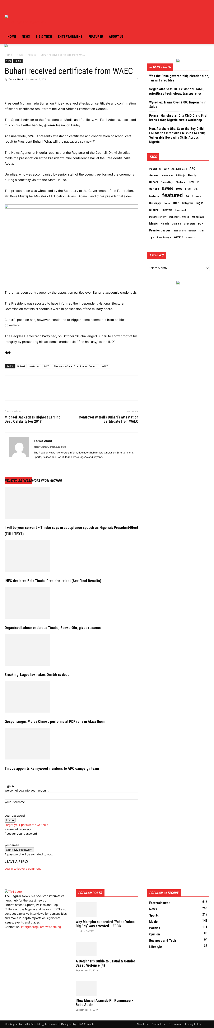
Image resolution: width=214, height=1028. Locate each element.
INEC (46, 366)
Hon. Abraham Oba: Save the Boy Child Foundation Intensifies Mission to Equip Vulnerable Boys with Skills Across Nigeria (177, 135)
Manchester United (179, 217)
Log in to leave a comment (23, 868)
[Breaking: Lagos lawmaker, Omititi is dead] (71, 650)
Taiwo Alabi (15, 79)
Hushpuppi (155, 203)
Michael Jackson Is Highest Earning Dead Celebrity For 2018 (32, 419)
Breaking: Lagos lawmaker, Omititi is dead (37, 674)
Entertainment (70, 37)
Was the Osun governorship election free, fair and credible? (179, 78)
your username (15, 802)
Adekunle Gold (179, 168)
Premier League (160, 230)
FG (187, 196)
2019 (166, 168)
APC (192, 168)
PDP (200, 223)
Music (153, 223)
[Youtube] (16, 7)
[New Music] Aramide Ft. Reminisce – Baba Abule (105, 1002)
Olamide (176, 223)
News (26, 37)
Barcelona (167, 175)
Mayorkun (198, 216)
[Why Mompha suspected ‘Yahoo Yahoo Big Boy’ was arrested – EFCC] (107, 909)
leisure (154, 210)
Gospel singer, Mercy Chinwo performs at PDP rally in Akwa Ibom (54, 721)
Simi (201, 230)
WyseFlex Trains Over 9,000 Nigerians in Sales (177, 104)
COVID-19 (193, 182)
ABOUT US (116, 37)
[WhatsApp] (37, 89)
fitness (196, 196)
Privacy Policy (193, 1024)
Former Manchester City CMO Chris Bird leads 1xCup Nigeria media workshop (177, 118)
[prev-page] (6, 777)
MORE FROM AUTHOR (47, 481)
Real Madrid (179, 230)
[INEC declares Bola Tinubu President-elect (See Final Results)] (71, 556)
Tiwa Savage (164, 237)
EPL (195, 188)
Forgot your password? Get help (26, 825)
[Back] (6, 781)
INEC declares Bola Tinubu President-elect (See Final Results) (53, 581)
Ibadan (167, 203)
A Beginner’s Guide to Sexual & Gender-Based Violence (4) (106, 963)
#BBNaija (155, 168)
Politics (32, 55)
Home (12, 37)
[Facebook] (6, 7)
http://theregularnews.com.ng (50, 446)
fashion (154, 196)
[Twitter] (13, 7)
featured (34, 366)
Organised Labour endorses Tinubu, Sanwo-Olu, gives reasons (53, 627)
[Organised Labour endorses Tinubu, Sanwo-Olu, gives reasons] (71, 603)
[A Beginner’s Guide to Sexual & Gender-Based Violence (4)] (107, 949)
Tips (151, 237)
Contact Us (158, 1024)
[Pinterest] (28, 89)
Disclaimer (175, 1024)
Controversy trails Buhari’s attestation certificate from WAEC (108, 419)
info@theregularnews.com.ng (41, 927)
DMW (179, 188)
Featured (95, 37)
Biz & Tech (44, 37)
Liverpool (180, 210)
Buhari (21, 366)
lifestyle (167, 210)
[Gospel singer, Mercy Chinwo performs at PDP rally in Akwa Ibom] (71, 697)
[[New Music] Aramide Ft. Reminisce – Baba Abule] (107, 988)
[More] (47, 89)
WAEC (105, 366)
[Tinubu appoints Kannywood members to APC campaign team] (71, 743)
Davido (167, 188)
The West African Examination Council (75, 366)
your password (15, 815)
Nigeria (165, 223)
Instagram (187, 203)
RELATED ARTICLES (18, 481)
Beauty (192, 175)
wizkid (178, 237)
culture (154, 189)
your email (12, 845)
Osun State (189, 223)
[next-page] (8, 777)
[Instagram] (9, 7)
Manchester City (157, 216)
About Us (142, 1024)
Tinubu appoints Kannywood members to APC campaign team (52, 768)
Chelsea (180, 182)
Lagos (199, 203)
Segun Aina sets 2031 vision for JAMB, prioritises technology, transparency (176, 91)
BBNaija (180, 175)
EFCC (188, 188)
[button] (204, 8)
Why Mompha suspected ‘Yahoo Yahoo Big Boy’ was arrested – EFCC (105, 924)
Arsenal (154, 175)
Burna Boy (167, 182)
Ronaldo (192, 230)
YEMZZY (190, 237)
